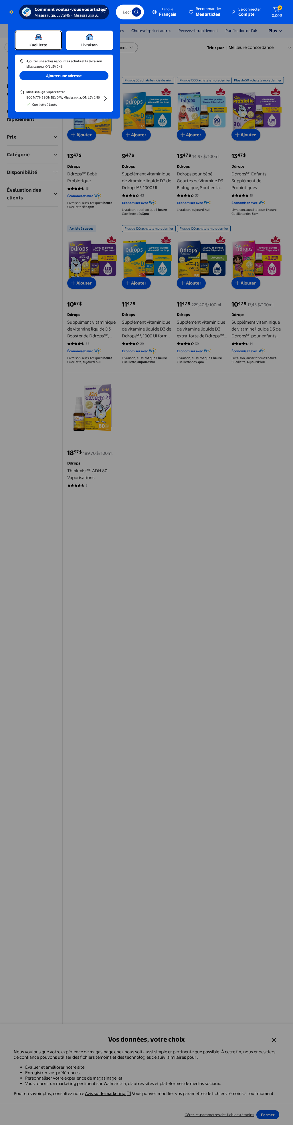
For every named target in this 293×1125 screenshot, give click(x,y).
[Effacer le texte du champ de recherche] (123, 12)
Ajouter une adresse (64, 75)
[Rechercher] (136, 12)
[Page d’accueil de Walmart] (11, 12)
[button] (205, 12)
